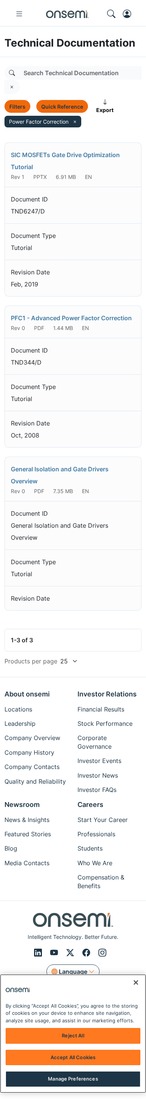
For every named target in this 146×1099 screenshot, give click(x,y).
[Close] (136, 982)
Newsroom (22, 804)
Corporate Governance (94, 742)
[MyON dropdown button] (129, 14)
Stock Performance (105, 723)
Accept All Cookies (73, 1057)
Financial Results (100, 709)
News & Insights (26, 819)
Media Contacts (26, 863)
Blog (10, 848)
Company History (29, 752)
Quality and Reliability (35, 781)
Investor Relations (107, 694)
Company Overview (32, 738)
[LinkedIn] (39, 952)
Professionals (96, 834)
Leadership (20, 723)
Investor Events (99, 760)
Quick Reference (62, 106)
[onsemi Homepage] (67, 13)
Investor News (97, 775)
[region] (73, 1033)
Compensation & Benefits (100, 881)
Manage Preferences (73, 1079)
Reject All (73, 1035)
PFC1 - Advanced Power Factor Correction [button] (71, 318)
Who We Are (94, 863)
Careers (90, 804)
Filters (17, 106)
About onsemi (27, 694)
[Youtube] (55, 952)
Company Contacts (32, 767)
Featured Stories (27, 834)
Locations (18, 709)
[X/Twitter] (71, 952)
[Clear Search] (12, 87)
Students (90, 848)
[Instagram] (102, 952)
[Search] (11, 73)
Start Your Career (102, 819)
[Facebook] (87, 952)
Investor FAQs (96, 789)
